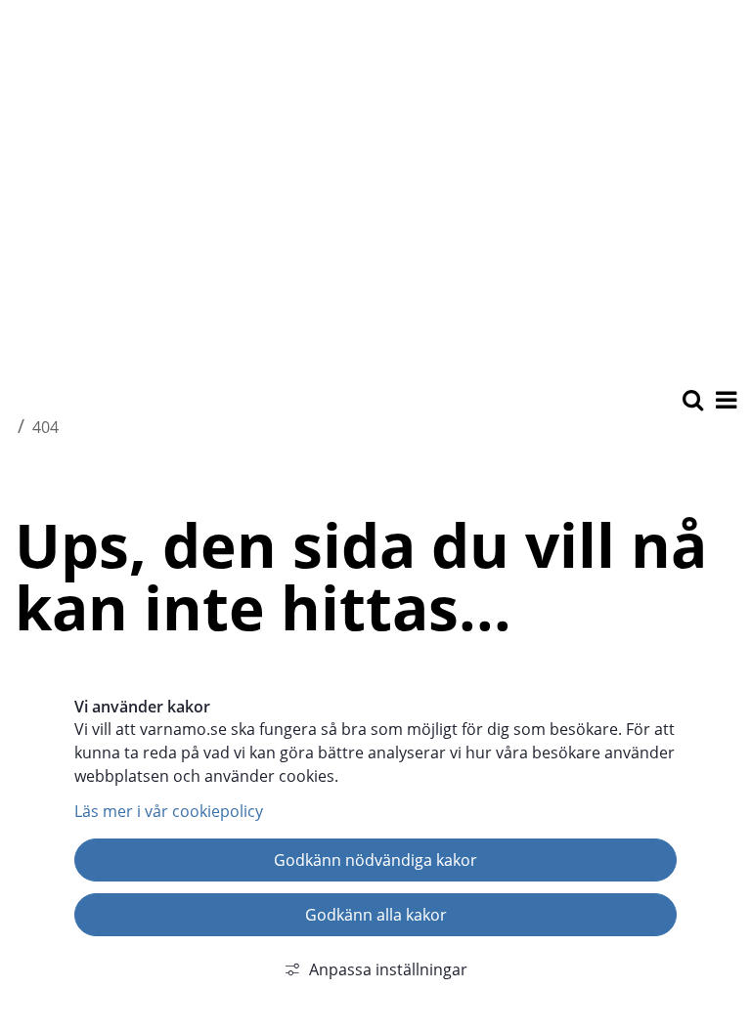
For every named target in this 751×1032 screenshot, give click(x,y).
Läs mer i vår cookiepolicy (168, 811)
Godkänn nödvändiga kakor (375, 860)
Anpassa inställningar (388, 969)
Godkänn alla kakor (376, 914)
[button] (724, 401)
